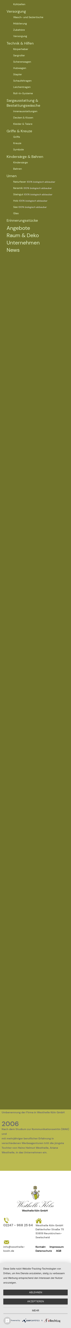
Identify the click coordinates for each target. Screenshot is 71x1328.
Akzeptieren (35, 1301)
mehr (35, 1310)
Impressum (57, 1247)
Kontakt (41, 1247)
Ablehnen (35, 1292)
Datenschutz (44, 1251)
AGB (58, 1251)
